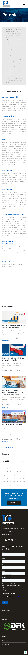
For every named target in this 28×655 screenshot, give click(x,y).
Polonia (21, 314)
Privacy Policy (6, 640)
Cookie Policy (6, 644)
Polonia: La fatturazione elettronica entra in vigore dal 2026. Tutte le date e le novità (12, 392)
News (14, 314)
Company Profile (7, 615)
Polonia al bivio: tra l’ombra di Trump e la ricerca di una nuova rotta (13, 427)
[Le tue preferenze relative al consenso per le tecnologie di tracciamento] (25, 652)
